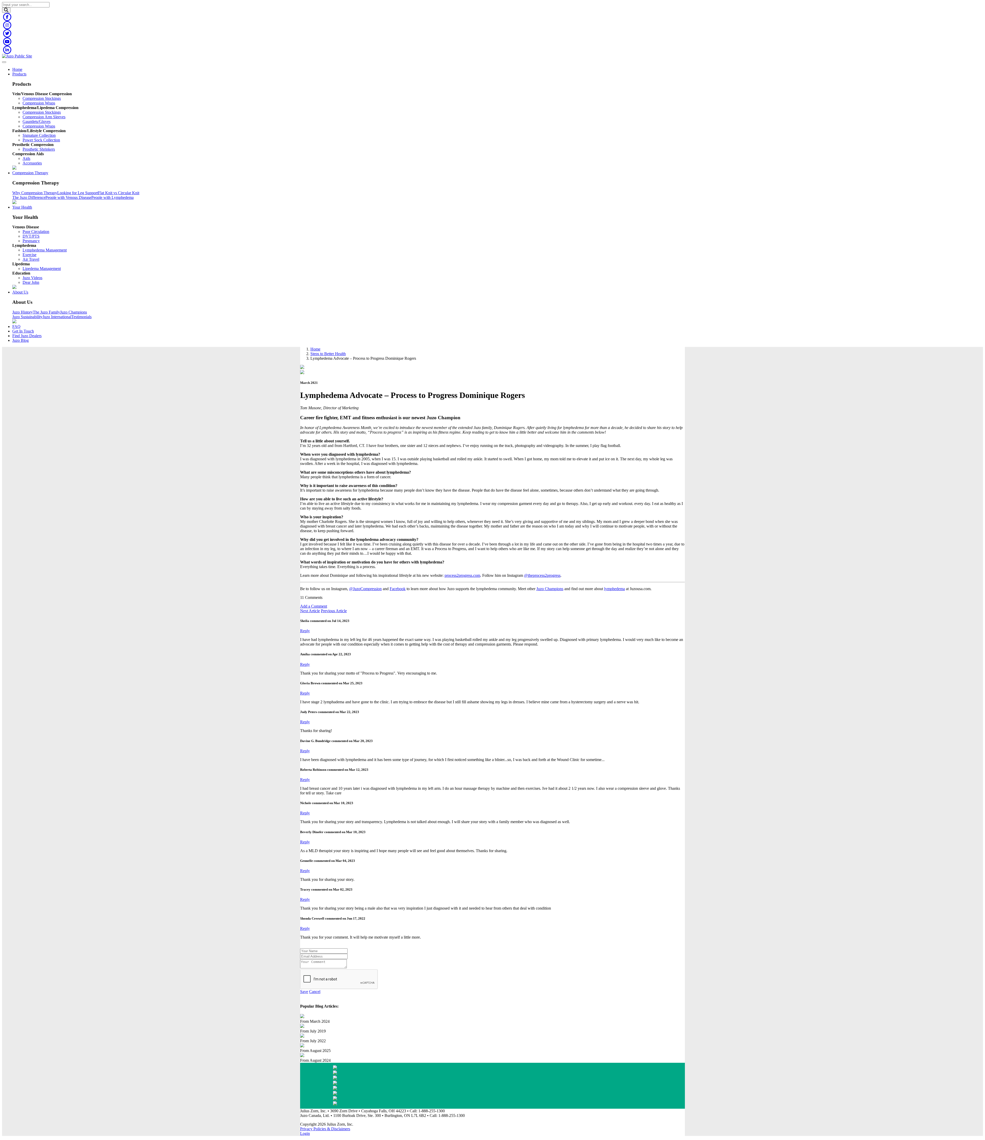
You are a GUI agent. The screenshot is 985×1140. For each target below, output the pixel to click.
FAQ (16, 326)
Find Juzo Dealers (27, 336)
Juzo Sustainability (27, 317)
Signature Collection (39, 135)
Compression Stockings (42, 98)
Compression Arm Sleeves (44, 117)
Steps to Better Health (328, 354)
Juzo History (22, 312)
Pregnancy (31, 241)
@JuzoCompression (365, 589)
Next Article (310, 611)
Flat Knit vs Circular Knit (118, 193)
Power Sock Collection (41, 140)
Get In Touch (23, 331)
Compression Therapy (30, 173)
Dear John (31, 282)
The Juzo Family (46, 312)
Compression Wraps (39, 103)
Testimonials (81, 317)
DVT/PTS (31, 236)
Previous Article (334, 611)
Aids (26, 158)
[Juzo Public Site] (17, 56)
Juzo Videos (32, 278)
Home (17, 69)
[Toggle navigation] (4, 62)
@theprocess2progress (542, 575)
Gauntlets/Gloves (37, 121)
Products (19, 74)
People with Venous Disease (68, 197)
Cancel (314, 991)
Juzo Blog (20, 340)
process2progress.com (462, 575)
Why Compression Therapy (34, 193)
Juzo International (57, 317)
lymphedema (614, 589)
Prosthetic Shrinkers (39, 149)
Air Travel (31, 259)
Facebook (398, 589)
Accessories (32, 163)
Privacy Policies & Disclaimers (325, 1129)
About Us (20, 292)
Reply (305, 631)
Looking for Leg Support (77, 193)
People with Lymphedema (112, 197)
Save (304, 991)
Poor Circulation (36, 231)
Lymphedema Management (45, 250)
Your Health (22, 207)
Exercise (29, 254)
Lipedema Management (42, 268)
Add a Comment (313, 606)
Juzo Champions (73, 312)
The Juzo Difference (28, 197)
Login (305, 1133)
